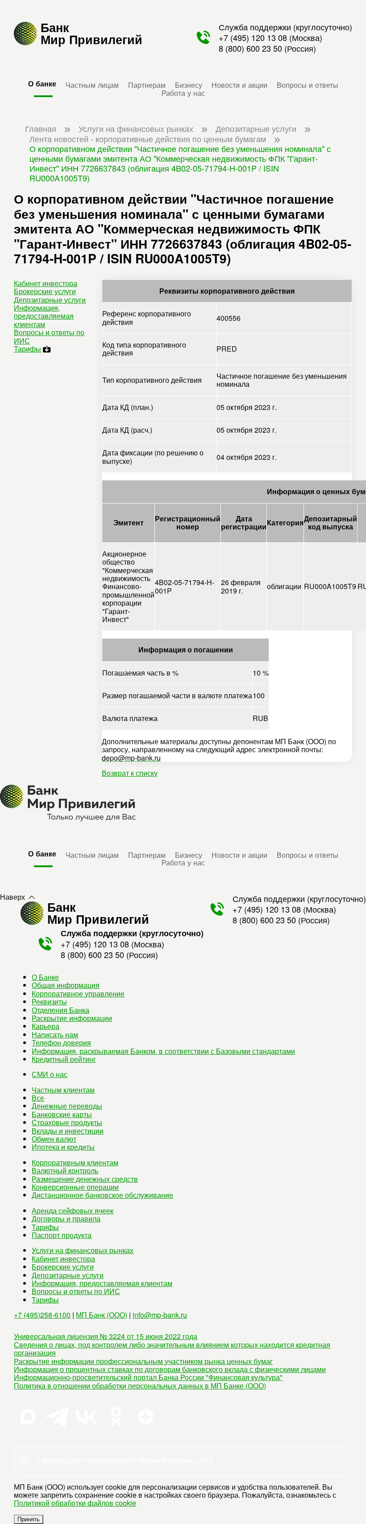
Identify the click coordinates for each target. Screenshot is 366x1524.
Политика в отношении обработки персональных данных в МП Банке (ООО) (140, 1386)
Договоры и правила (66, 1218)
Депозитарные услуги (50, 300)
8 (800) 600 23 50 (250, 48)
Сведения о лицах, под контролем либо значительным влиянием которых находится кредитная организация (172, 1349)
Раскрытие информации (72, 1018)
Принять (28, 1519)
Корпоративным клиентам (75, 1162)
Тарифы (27, 349)
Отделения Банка (60, 1010)
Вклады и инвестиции (68, 1131)
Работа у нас (183, 92)
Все (38, 1098)
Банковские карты (62, 1114)
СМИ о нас (49, 1074)
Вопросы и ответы (307, 84)
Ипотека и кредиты (63, 1147)
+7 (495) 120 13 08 (253, 37)
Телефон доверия (61, 1042)
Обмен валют (54, 1139)
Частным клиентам (63, 1090)
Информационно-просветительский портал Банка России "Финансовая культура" (148, 1377)
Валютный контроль (65, 1170)
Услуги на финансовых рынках (82, 1250)
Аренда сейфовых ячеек (72, 1210)
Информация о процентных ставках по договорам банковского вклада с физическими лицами (170, 1369)
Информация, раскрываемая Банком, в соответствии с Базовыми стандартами (163, 1051)
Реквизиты (49, 1001)
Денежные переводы (67, 1106)
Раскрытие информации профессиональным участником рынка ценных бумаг (143, 1361)
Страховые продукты (67, 1122)
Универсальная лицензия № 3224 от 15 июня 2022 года (105, 1336)
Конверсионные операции (75, 1187)
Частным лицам (92, 84)
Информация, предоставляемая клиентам (44, 316)
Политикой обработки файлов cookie (75, 1503)
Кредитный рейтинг (64, 1059)
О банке (42, 83)
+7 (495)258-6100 (42, 1315)
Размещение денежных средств (85, 1179)
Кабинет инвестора (45, 283)
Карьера (45, 1026)
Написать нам (55, 1034)
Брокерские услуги (45, 291)
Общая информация (66, 985)
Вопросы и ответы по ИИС (49, 336)
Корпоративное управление (78, 993)
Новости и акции (239, 84)
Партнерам (147, 84)
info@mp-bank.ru (160, 1315)
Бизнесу (188, 84)
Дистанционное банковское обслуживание (102, 1195)
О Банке (45, 977)
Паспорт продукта (62, 1235)
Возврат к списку (130, 773)
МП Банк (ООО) (101, 1315)
